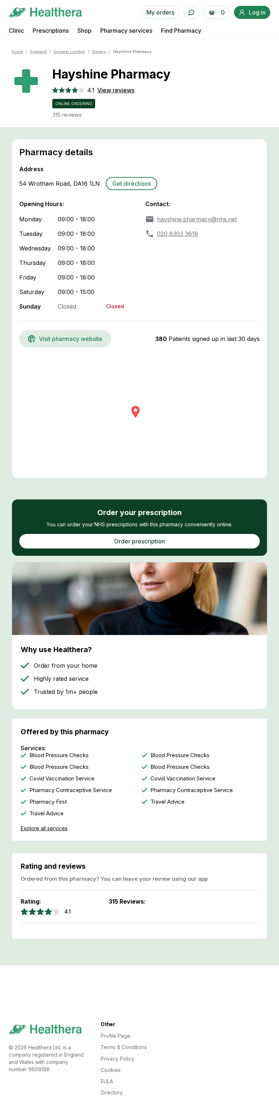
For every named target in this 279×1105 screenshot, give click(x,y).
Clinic (16, 30)
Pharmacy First (48, 802)
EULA (107, 1081)
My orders (160, 12)
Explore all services (44, 828)
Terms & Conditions (124, 1047)
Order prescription (139, 541)
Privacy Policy (117, 1059)
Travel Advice (167, 802)
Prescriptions (51, 30)
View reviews (115, 90)
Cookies (111, 1070)
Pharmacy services (126, 30)
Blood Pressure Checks (59, 755)
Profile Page (115, 1036)
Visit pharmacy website (70, 338)
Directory (112, 1092)
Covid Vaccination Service (61, 778)
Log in (257, 12)
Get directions (131, 183)
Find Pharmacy (181, 30)
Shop (84, 30)
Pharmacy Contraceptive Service (70, 790)
